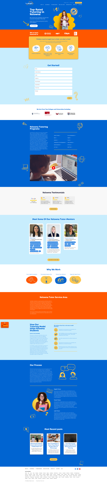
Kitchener (54, 474)
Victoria (30, 478)
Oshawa (45, 475)
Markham (65, 474)
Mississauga (72, 474)
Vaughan (26, 478)
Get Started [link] (78, 2)
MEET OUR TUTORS (62, 4)
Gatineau (26, 474)
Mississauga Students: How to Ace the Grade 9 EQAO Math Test (37, 445)
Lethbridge (58, 474)
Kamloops (44, 474)
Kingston (51, 474)
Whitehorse (44, 478)
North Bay (33, 475)
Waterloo (33, 478)
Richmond (70, 475)
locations (80, 4)
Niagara (30, 475)
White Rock (39, 478)
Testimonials (47, 4)
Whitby (36, 478)
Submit (69, 98)
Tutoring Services (54, 4)
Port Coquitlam (55, 475)
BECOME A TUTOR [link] (66, 2)
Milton (69, 474)
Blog (62, 468)
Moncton (76, 474)
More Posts (53, 459)
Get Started (33, 25)
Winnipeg (51, 478)
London (62, 474)
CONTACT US (75, 4)
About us (42, 4)
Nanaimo (79, 474)
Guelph (34, 474)
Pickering (51, 475)
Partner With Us (69, 4)
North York (37, 475)
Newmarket (26, 475)
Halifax (37, 474)
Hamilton (40, 474)
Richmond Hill (75, 475)
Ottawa (48, 475)
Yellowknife (55, 478)
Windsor (48, 478)
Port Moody (60, 475)
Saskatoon (79, 475)
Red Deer (64, 475)
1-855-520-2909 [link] (72, 2)
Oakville (41, 475)
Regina (67, 475)
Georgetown (30, 474)
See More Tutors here (53, 259)
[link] (29, 3)
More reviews (53, 208)
